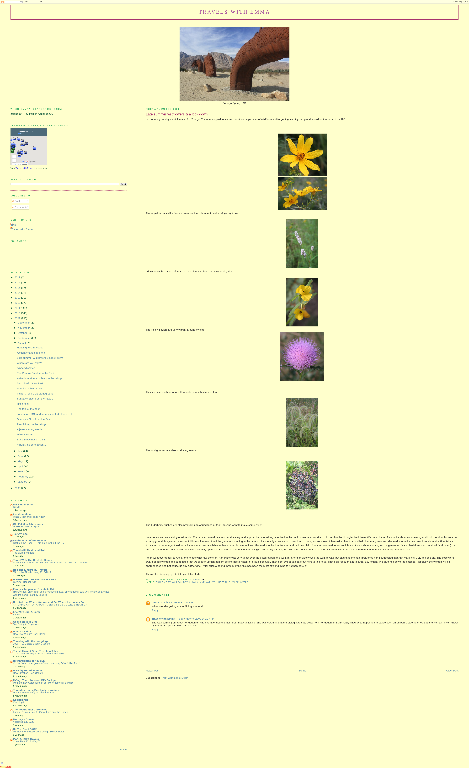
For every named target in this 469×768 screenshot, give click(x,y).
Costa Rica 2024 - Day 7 (26, 741)
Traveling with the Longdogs (30, 641)
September (24, 338)
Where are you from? (29, 363)
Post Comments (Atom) (175, 677)
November (24, 327)
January (23, 481)
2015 (18, 287)
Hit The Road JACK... (26, 729)
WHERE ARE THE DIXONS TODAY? (34, 579)
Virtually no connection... (31, 444)
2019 (18, 277)
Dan (154, 602)
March (22, 471)
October (23, 332)
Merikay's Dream (23, 719)
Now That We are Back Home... (30, 634)
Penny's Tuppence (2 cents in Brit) (34, 589)
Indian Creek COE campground (35, 393)
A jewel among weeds (29, 429)
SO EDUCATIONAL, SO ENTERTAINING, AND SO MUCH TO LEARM (51, 562)
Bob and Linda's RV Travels (30, 569)
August (22, 343)
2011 (18, 308)
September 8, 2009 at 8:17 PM (196, 618)
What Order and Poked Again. (29, 516)
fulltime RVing (165, 582)
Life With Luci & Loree (27, 612)
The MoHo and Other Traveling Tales (35, 651)
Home (302, 670)
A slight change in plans (31, 352)
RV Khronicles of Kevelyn (29, 660)
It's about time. (22, 514)
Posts (17, 201)
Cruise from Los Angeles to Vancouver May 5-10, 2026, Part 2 (47, 663)
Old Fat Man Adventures (28, 524)
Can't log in (19, 702)
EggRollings (20, 699)
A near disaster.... (27, 368)
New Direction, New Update (28, 673)
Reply (155, 610)
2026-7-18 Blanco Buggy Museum (31, 643)
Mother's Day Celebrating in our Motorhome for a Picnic (43, 682)
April (21, 466)
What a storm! (25, 434)
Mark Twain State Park (30, 383)
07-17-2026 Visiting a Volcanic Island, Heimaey (38, 653)
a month (17, 614)
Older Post (452, 670)
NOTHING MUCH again (26, 526)
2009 (18, 318)
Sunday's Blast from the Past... (35, 398)
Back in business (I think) (31, 439)
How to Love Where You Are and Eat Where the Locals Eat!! (49, 602)
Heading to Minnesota (30, 347)
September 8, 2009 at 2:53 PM (175, 602)
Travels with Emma (234, 11)
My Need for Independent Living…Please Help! (38, 731)
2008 (18, 488)
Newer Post (152, 670)
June (21, 456)
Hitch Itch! (23, 403)
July (20, 451)
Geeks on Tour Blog (25, 621)
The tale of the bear (28, 408)
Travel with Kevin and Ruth (29, 550)
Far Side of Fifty (23, 504)
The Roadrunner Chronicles (30, 709)
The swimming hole (23, 552)
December (24, 322)
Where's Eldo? (22, 631)
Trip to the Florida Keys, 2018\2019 (32, 572)
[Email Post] (202, 579)
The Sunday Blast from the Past (35, 373)
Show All (123, 749)
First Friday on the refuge (31, 424)
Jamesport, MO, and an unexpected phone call (44, 414)
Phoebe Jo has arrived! (30, 388)
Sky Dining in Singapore (26, 624)
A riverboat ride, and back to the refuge (39, 378)
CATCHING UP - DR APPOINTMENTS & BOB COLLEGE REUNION (50, 604)
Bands (16, 507)
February (23, 476)
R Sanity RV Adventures (28, 670)
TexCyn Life (20, 533)
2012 (18, 302)
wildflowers (240, 582)
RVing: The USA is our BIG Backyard (35, 680)
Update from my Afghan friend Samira (33, 692)
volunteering (221, 582)
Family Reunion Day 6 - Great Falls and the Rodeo (40, 712)
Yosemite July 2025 (23, 721)
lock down (183, 582)
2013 (18, 297)
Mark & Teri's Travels (26, 738)
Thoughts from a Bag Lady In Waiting (36, 690)
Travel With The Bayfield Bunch (32, 560)
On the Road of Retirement (29, 540)
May (20, 461)
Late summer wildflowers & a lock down (177, 114)
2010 (18, 313)
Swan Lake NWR (201, 582)
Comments (20, 207)
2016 (18, 282)
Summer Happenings (24, 582)
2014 (18, 292)
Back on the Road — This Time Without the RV (38, 543)
